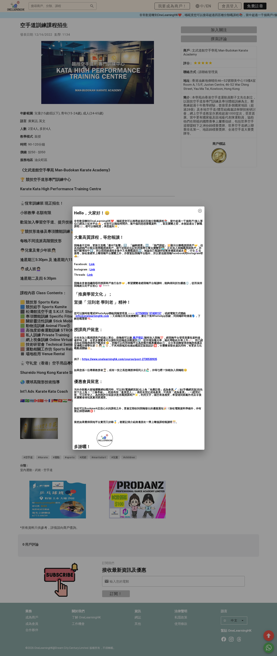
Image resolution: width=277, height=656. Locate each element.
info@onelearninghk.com (92, 316)
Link (92, 264)
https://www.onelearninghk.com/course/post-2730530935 (119, 359)
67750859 (141, 313)
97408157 (155, 313)
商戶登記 (138, 337)
